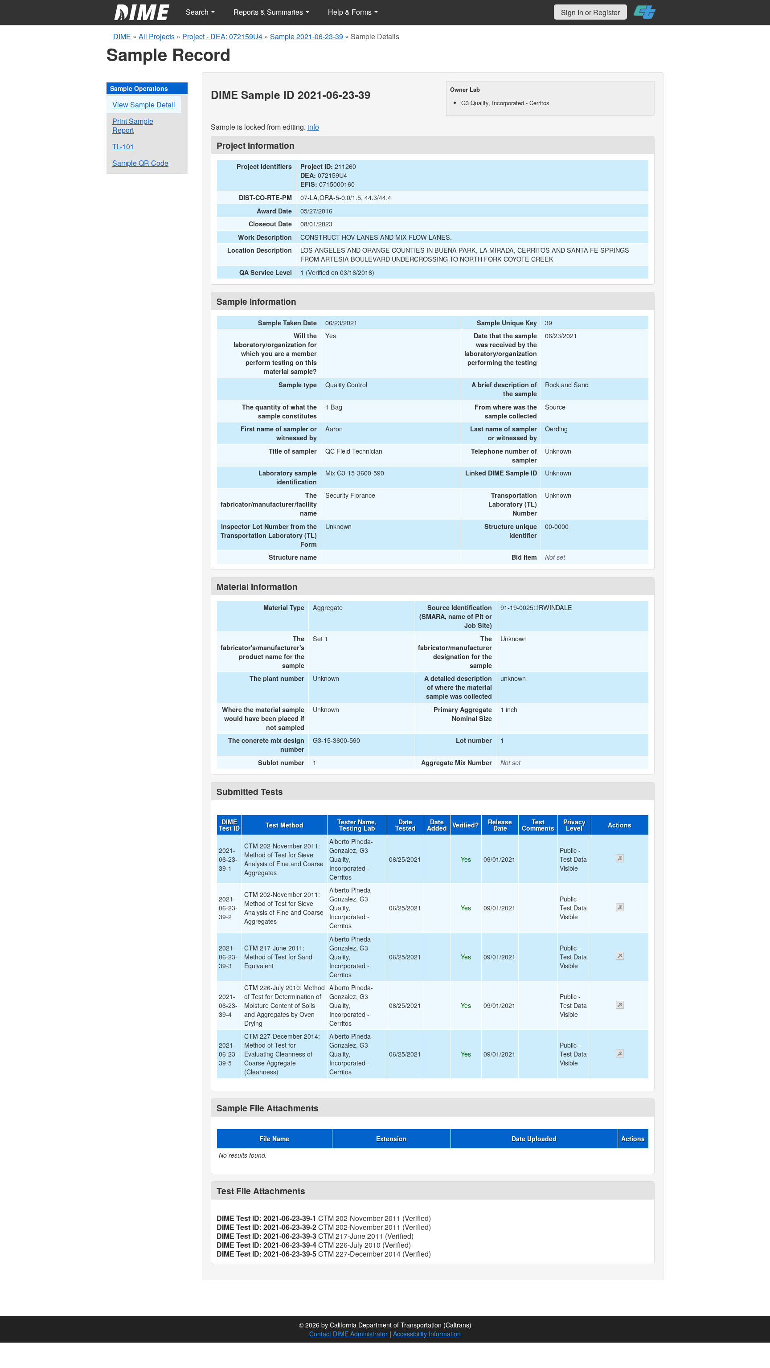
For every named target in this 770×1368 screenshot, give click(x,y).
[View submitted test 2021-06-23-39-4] (620, 1005)
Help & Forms (350, 12)
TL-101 (123, 146)
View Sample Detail (143, 104)
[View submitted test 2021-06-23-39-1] (620, 859)
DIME (122, 36)
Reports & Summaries (269, 12)
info (313, 127)
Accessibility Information (427, 1333)
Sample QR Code (140, 163)
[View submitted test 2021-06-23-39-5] (620, 1054)
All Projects (157, 36)
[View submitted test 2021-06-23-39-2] (620, 908)
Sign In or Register (590, 12)
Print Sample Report (132, 125)
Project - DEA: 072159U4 (222, 36)
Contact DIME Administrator (348, 1333)
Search (198, 12)
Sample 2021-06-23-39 (306, 36)
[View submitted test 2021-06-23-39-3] (620, 956)
